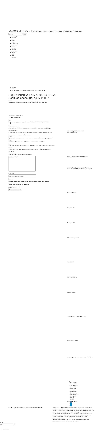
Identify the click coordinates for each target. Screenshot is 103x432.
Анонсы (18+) (15, 43)
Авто (13, 55)
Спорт (13, 52)
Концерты (14, 40)
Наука (13, 54)
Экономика (14, 51)
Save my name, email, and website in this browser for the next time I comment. (30, 181)
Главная (14, 37)
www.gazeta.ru (16, 117)
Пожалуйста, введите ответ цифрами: (19, 184)
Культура (14, 48)
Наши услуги (15, 36)
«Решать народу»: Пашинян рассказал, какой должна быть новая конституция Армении (30, 132)
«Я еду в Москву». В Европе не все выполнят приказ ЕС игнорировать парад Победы (30, 128)
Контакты (14, 57)
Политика (14, 49)
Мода (13, 42)
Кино (13, 39)
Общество (14, 45)
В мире (13, 46)
